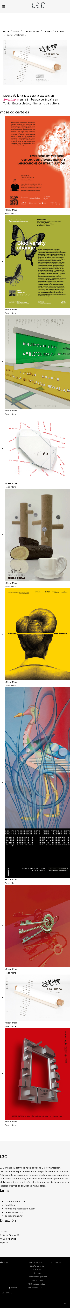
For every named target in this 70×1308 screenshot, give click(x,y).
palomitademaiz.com (15, 1201)
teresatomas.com (14, 1212)
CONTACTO (7, 1292)
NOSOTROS (55, 1262)
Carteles (47, 31)
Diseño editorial (37, 1266)
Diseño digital (37, 1280)
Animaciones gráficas (37, 1276)
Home (6, 31)
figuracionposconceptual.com (20, 1208)
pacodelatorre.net (14, 1215)
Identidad (37, 1273)
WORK (14, 1287)
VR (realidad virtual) (37, 1284)
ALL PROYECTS (35, 1287)
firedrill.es (10, 1205)
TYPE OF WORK (31, 31)
